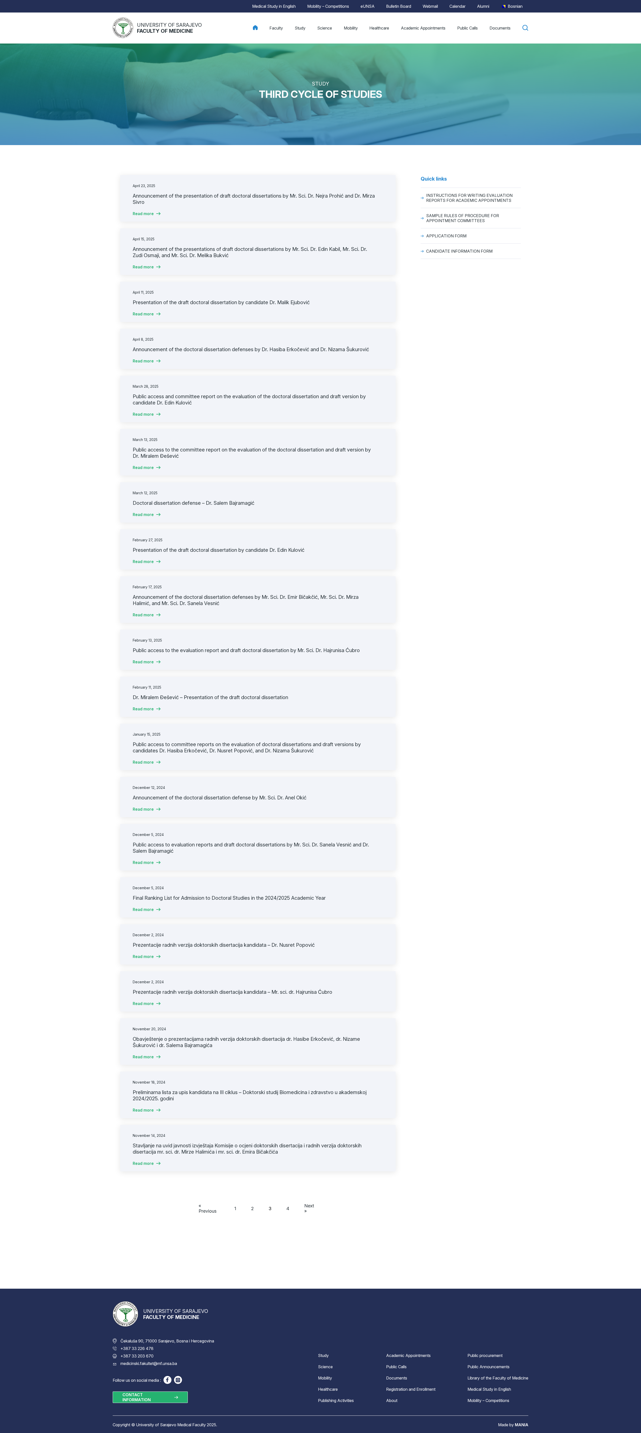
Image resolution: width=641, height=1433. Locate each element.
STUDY (320, 84)
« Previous (208, 1208)
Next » (309, 1208)
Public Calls (396, 1366)
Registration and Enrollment (410, 1389)
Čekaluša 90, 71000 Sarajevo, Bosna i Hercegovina (167, 1340)
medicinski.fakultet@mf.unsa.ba (148, 1363)
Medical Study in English (274, 6)
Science (325, 1366)
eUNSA (368, 6)
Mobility (325, 1377)
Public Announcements (488, 1366)
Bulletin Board (398, 6)
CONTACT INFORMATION (136, 1397)
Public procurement (485, 1355)
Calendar (457, 6)
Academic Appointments (408, 1355)
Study (323, 1355)
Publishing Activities (336, 1400)
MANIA (521, 1424)
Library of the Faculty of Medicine (497, 1377)
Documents (396, 1377)
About (391, 1400)
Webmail (430, 6)
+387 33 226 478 (136, 1348)
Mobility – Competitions (328, 6)
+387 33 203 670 (136, 1355)
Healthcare (328, 1389)
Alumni (483, 6)
